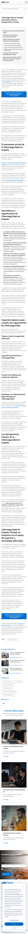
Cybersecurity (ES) (12, 639)
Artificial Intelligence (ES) (16, 657)
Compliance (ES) (7, 688)
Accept (14, 924)
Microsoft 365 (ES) (8, 685)
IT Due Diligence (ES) (8, 694)
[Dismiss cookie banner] (22, 886)
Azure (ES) (19, 681)
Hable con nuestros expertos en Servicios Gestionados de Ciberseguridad (14, 94)
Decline (14, 927)
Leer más (5, 756)
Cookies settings (14, 920)
